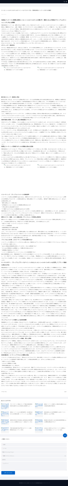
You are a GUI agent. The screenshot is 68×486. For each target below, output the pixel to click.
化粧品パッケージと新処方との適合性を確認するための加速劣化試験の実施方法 (55, 405)
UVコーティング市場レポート (46, 161)
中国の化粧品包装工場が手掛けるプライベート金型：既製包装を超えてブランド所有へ (21, 428)
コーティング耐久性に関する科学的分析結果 (50, 258)
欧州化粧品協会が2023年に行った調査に (32, 101)
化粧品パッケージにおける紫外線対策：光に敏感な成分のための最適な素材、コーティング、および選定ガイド (21, 413)
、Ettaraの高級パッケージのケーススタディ (46, 336)
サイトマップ (46, 483)
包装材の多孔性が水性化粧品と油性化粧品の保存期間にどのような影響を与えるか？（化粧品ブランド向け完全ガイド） (21, 421)
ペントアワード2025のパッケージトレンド (43, 295)
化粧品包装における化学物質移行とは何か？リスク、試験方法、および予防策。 (55, 413)
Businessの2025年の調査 (47, 49)
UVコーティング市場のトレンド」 (17, 285)
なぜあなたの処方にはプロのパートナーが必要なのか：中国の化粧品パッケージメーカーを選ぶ (54, 428)
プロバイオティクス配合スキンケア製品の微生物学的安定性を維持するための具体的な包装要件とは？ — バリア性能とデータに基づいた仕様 (21, 405)
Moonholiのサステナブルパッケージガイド (47, 353)
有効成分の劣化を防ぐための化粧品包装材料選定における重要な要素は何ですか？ (55, 420)
